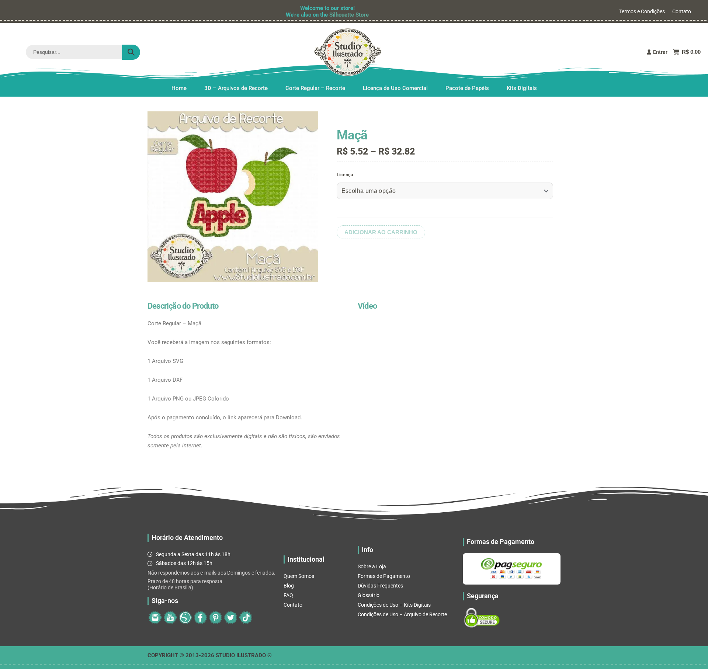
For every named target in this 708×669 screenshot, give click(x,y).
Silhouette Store (349, 14)
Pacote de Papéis (467, 88)
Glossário (368, 595)
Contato (681, 11)
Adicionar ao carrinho (380, 232)
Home (179, 88)
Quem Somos (299, 576)
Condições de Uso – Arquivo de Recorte (402, 614)
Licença (345, 174)
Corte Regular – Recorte (315, 88)
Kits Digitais (522, 88)
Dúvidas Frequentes (380, 586)
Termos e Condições (642, 11)
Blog (289, 586)
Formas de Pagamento (384, 576)
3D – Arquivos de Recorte (236, 88)
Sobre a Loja (372, 566)
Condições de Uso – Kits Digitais (394, 605)
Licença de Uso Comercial (395, 88)
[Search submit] (131, 52)
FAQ (288, 595)
